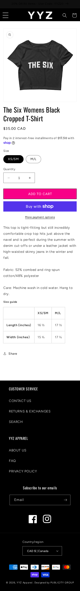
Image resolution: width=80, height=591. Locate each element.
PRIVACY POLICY (23, 471)
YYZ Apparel (24, 582)
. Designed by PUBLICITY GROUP (53, 582)
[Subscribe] (65, 500)
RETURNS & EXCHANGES (29, 411)
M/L (33, 159)
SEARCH (16, 422)
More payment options (40, 217)
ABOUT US (17, 450)
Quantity (9, 169)
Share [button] (12, 354)
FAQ (12, 461)
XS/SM (13, 159)
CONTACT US (20, 401)
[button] (5, 15)
